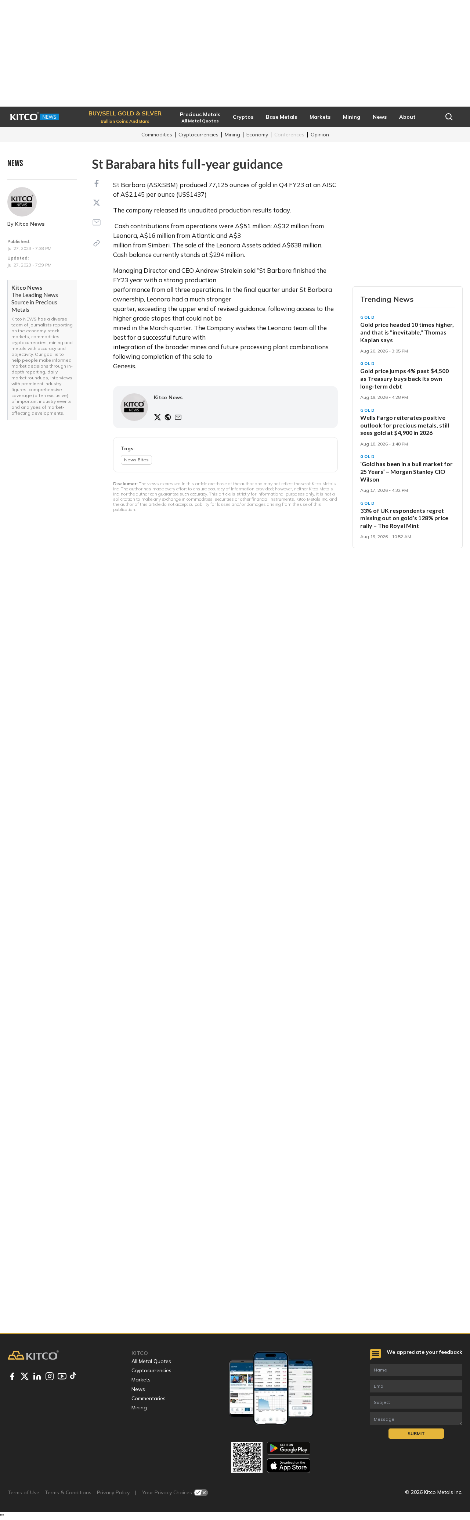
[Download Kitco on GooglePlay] (288, 1448)
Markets (141, 1379)
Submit (416, 1433)
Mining (232, 134)
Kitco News (29, 224)
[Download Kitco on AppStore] (288, 1465)
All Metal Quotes (151, 1361)
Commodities (156, 134)
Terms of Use (23, 1492)
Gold (367, 317)
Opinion (320, 134)
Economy (257, 134)
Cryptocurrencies (198, 134)
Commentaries (148, 1398)
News (138, 1389)
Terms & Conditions (68, 1492)
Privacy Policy (113, 1492)
